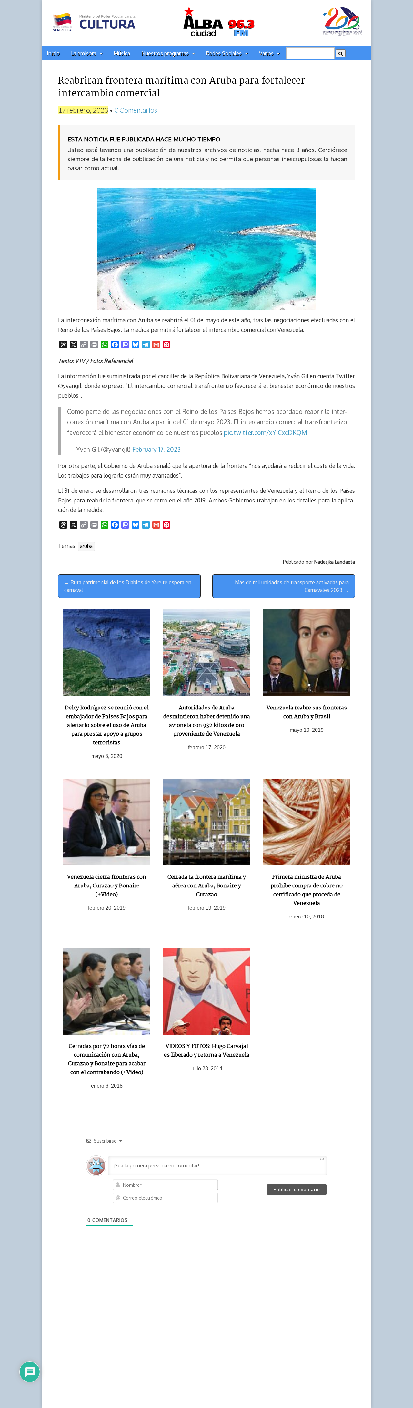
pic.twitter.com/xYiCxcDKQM (265, 433)
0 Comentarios (136, 110)
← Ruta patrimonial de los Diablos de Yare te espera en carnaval (127, 586)
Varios (266, 53)
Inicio (53, 53)
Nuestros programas (165, 53)
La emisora (83, 53)
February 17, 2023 (156, 449)
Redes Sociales (224, 53)
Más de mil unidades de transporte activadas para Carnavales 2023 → (292, 586)
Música (122, 53)
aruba (86, 546)
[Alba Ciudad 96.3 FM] (206, 23)
